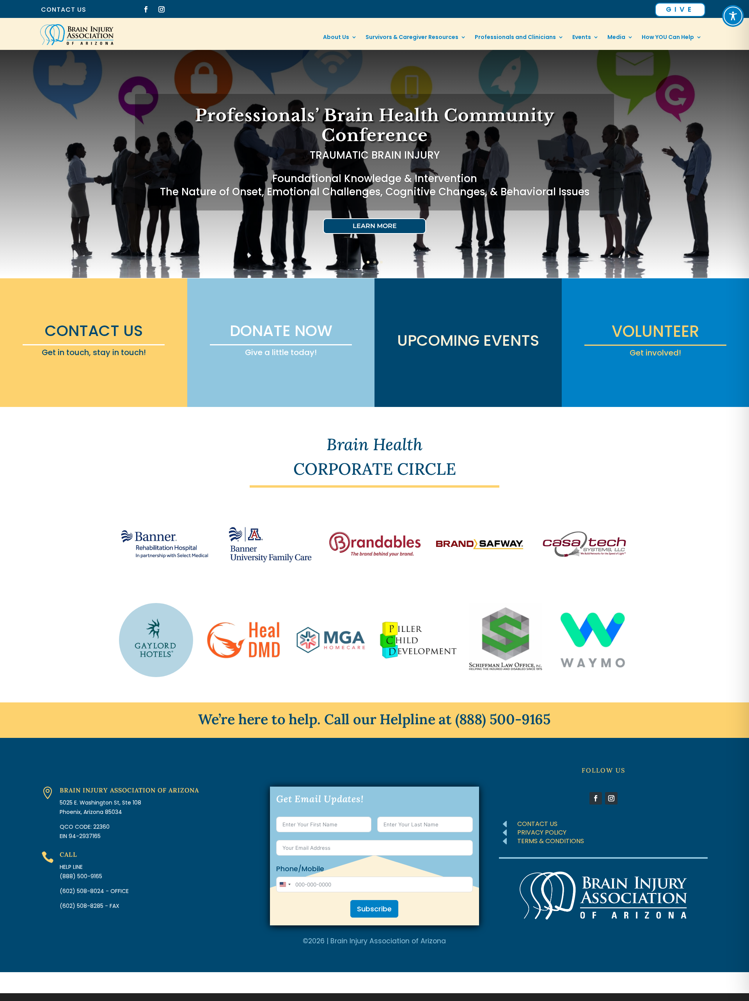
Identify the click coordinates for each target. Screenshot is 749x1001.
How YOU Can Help (668, 37)
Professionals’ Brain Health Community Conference (374, 125)
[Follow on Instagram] (161, 9)
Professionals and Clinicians (515, 37)
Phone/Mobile (300, 869)
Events (581, 37)
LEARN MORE (375, 226)
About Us (336, 37)
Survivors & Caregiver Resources (412, 37)
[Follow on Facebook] (146, 9)
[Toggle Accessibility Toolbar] (733, 16)
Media (616, 37)
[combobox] (285, 884)
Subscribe (374, 909)
